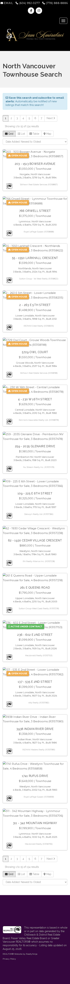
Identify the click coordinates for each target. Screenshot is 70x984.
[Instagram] (38, 10)
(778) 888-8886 (56, 3)
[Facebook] (31, 10)
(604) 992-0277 (29, 3)
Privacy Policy (9, 959)
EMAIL (8, 3)
